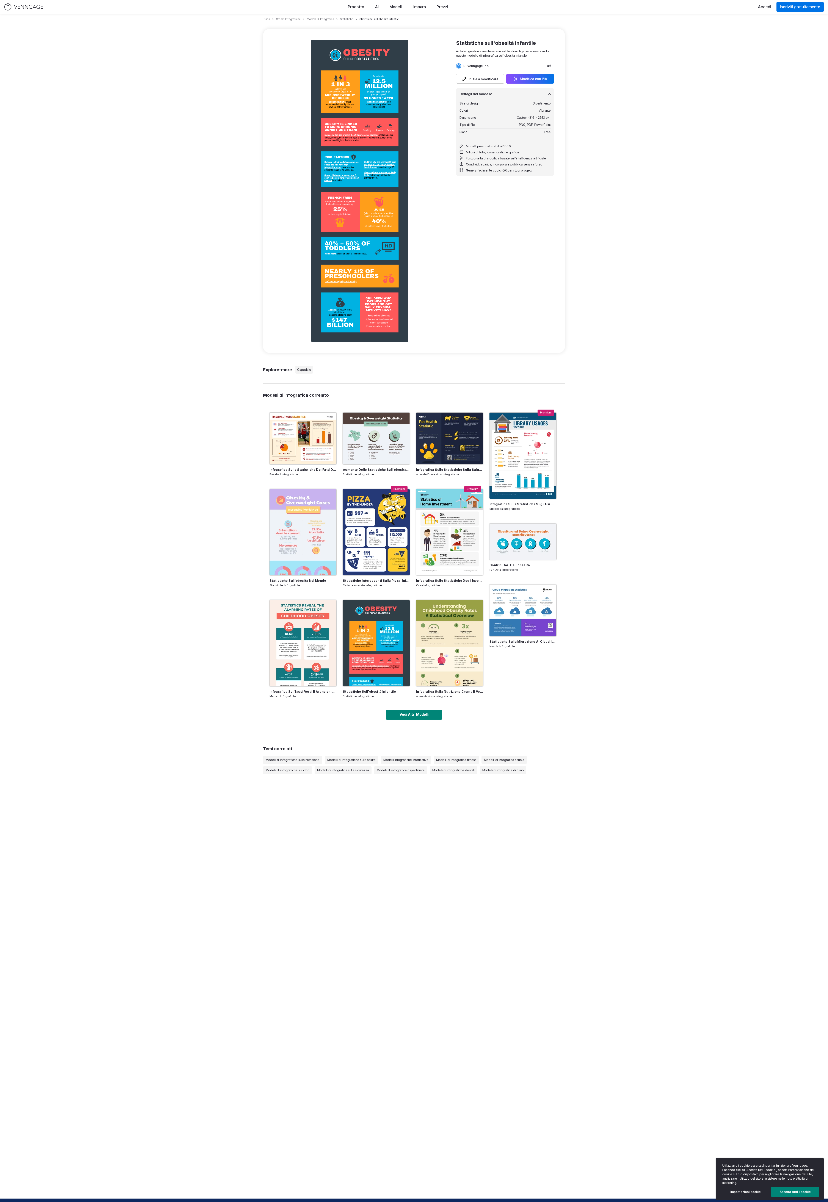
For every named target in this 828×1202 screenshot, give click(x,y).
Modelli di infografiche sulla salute (351, 760)
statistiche (346, 19)
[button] (480, 79)
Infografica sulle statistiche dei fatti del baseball (303, 469)
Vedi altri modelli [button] (414, 714)
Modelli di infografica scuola (504, 760)
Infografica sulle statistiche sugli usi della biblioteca (522, 504)
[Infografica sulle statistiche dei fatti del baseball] (303, 438)
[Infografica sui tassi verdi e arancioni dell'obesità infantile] (303, 643)
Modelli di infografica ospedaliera (401, 770)
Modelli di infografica (320, 19)
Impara (419, 7)
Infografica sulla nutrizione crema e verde (449, 691)
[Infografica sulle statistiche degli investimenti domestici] (449, 532)
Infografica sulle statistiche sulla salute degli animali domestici (449, 469)
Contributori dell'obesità (509, 565)
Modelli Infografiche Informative (405, 760)
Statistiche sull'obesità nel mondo (298, 580)
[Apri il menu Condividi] (549, 66)
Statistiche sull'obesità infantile (369, 691)
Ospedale (304, 369)
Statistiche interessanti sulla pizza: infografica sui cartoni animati (376, 580)
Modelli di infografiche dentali (453, 770)
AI (377, 7)
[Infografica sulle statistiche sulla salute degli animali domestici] (449, 438)
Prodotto (356, 7)
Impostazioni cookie (745, 1192)
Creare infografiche (288, 19)
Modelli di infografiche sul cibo (287, 770)
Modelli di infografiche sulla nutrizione (293, 760)
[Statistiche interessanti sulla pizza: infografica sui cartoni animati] (376, 532)
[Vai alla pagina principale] (23, 7)
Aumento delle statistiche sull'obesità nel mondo (376, 469)
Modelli (396, 7)
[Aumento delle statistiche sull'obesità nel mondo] (376, 438)
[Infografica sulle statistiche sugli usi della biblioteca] (522, 456)
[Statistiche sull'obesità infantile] (376, 643)
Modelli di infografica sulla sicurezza (343, 770)
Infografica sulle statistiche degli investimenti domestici (449, 580)
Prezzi (442, 7)
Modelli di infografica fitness (456, 760)
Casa (266, 19)
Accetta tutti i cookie (795, 1192)
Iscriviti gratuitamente (800, 7)
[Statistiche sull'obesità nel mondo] (303, 532)
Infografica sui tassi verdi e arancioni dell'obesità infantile (303, 691)
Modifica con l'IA (533, 79)
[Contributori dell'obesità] (522, 542)
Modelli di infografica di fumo (503, 770)
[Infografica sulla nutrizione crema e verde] (449, 643)
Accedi (764, 7)
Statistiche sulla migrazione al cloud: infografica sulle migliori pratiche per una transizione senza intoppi (522, 641)
